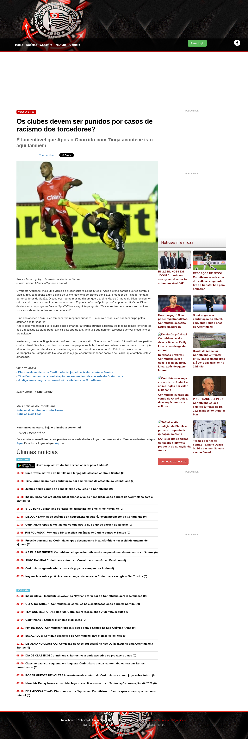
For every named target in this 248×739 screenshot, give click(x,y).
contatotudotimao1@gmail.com (168, 720)
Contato (74, 44)
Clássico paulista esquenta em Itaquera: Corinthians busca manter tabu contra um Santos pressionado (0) (80, 665)
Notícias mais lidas (28, 413)
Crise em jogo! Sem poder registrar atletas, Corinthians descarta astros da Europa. (173, 320)
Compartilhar (47, 155)
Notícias (31, 44)
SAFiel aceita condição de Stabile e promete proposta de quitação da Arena (174, 444)
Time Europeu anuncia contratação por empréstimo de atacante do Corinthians (70, 376)
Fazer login (197, 43)
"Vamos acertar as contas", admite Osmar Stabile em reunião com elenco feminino (208, 446)
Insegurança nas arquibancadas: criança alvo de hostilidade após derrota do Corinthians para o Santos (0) (84, 498)
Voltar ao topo (125, 733)
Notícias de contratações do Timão (39, 410)
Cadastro (46, 44)
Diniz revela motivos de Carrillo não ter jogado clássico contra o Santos (65, 372)
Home (19, 44)
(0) (70, 472)
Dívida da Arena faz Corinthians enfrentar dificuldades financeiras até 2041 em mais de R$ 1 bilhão (209, 358)
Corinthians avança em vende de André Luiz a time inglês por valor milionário (173, 400)
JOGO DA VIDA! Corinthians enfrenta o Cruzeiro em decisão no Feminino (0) (71, 560)
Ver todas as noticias (173, 461)
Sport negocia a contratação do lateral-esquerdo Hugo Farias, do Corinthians (208, 320)
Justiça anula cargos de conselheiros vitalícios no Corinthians (59, 380)
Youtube (60, 44)
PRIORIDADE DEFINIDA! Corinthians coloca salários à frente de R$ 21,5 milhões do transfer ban (209, 406)
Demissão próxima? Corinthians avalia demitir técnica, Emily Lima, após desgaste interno (172, 362)
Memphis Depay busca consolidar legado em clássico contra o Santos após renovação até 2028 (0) (86, 683)
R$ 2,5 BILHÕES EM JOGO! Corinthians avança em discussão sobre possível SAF (172, 277)
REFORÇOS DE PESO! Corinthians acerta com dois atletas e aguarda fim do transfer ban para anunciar (209, 281)
